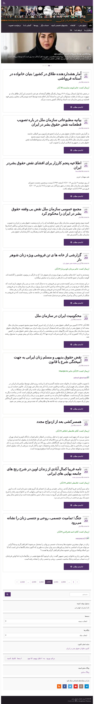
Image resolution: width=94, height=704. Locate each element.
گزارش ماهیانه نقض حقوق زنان (72, 263)
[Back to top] (5, 698)
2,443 (41, 582)
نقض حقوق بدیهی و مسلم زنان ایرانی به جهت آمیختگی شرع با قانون (47, 359)
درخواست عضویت (14, 25)
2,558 (22, 582)
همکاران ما (88, 30)
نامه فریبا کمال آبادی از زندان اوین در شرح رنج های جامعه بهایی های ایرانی (44, 471)
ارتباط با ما (78, 30)
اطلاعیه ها (79, 171)
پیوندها (36, 25)
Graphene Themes (85, 701)
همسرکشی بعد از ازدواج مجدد (58, 421)
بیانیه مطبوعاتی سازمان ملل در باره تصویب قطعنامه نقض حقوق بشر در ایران (49, 121)
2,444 (34, 582)
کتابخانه (72, 25)
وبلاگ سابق (85, 672)
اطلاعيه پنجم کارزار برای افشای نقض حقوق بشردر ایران (43, 164)
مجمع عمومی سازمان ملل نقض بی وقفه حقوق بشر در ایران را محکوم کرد (46, 211)
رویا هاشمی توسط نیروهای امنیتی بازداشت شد (72, 54)
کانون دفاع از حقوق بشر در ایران (77, 648)
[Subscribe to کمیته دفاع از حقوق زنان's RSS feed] (4, 2)
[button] (88, 48)
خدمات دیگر (45, 25)
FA (71, 30)
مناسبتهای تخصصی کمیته (59, 25)
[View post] (47, 48)
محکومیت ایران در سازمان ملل (58, 315)
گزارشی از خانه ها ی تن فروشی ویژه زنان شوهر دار (45, 257)
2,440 (63, 582)
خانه (90, 25)
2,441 (56, 582)
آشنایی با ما (27, 25)
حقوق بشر (82, 25)
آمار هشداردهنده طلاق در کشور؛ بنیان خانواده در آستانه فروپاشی (45, 75)
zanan (86, 82)
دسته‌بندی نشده (77, 477)
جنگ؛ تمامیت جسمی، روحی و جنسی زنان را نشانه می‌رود (44, 519)
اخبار (80, 82)
